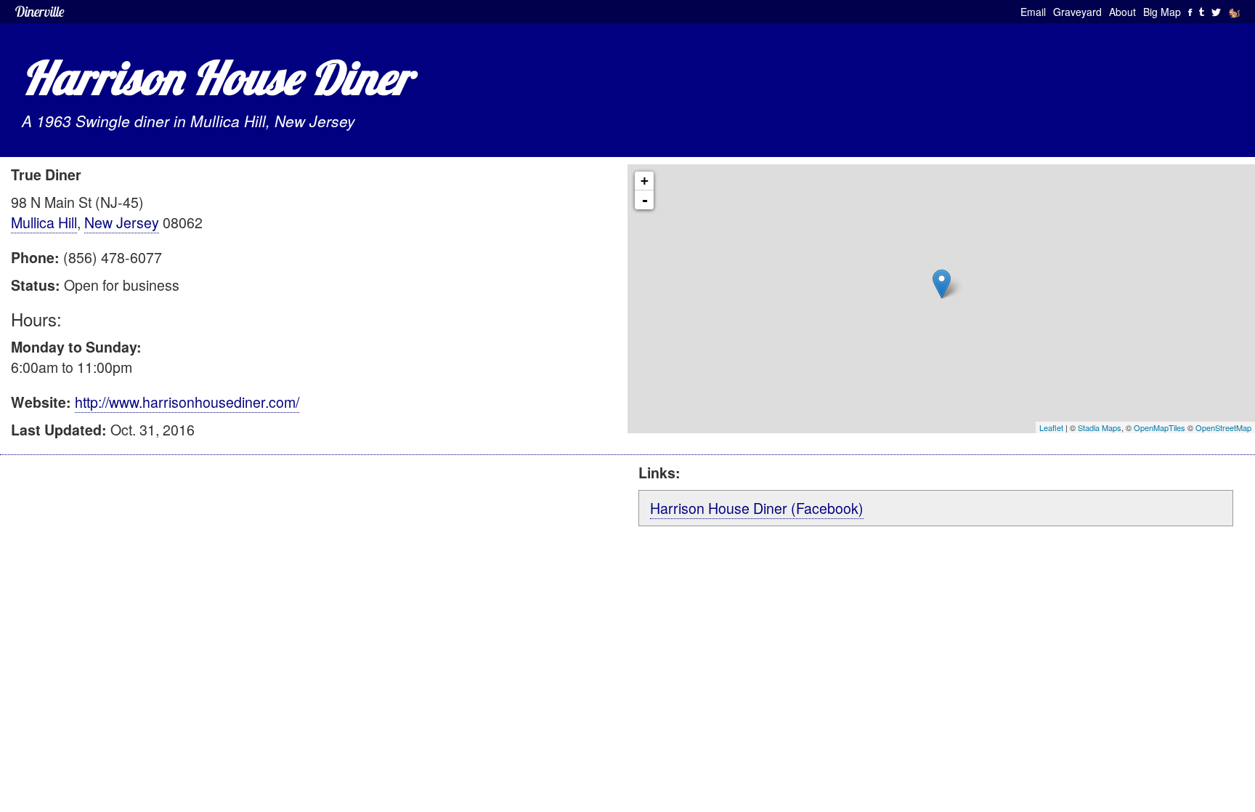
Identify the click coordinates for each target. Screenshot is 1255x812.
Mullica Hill (44, 222)
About (1122, 11)
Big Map (1162, 11)
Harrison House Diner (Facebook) (757, 507)
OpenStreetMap (1223, 427)
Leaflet (1051, 427)
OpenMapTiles (1159, 427)
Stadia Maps (1099, 427)
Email (1033, 11)
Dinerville (40, 11)
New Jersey (121, 222)
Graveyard (1077, 11)
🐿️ (1234, 11)
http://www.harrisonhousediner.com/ (187, 401)
